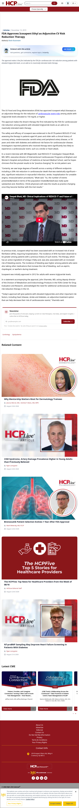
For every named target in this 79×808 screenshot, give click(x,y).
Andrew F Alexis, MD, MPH (30, 403)
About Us (39, 725)
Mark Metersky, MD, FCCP (15, 526)
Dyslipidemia (16, 334)
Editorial (39, 730)
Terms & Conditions (39, 740)
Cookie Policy (30, 799)
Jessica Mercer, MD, (13, 403)
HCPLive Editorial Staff (14, 588)
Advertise (39, 727)
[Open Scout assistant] (68, 3)
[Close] (75, 791)
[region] (39, 798)
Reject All (69, 803)
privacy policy (43, 326)
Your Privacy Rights (39, 742)
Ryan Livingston (11, 466)
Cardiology (6, 334)
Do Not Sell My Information (39, 735)
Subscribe (66, 321)
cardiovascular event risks (49, 113)
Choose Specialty (37, 9)
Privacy (39, 737)
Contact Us (39, 732)
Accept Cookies (55, 803)
